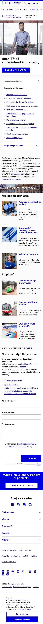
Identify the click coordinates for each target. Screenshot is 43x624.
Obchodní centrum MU (19, 556)
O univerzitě (7, 526)
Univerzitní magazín (9, 550)
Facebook (23, 367)
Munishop (33, 556)
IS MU (20, 550)
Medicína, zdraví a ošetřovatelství (19, 102)
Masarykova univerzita (15, 584)
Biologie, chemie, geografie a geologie (22, 106)
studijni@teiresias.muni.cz (13, 179)
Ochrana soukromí (30, 463)
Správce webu (7, 587)
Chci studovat (8, 512)
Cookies (36, 587)
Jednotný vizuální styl (9, 562)
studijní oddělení (17, 174)
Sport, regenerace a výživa (17, 134)
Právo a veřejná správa (15, 120)
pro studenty (27, 348)
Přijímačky (34, 9)
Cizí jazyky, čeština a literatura (18, 98)
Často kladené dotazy (13, 381)
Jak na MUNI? (7, 9)
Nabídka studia (21, 9)
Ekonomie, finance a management (20, 124)
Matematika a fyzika (14, 138)
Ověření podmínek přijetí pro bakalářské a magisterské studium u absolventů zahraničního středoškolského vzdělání (21, 391)
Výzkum (5, 519)
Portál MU (5, 556)
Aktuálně (6, 540)
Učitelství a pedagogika (15, 110)
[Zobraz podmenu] (37, 512)
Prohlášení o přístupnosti (22, 587)
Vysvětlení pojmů (11, 385)
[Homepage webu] (11, 2)
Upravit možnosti (25, 609)
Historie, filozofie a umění (16, 95)
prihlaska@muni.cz (30, 364)
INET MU (28, 550)
